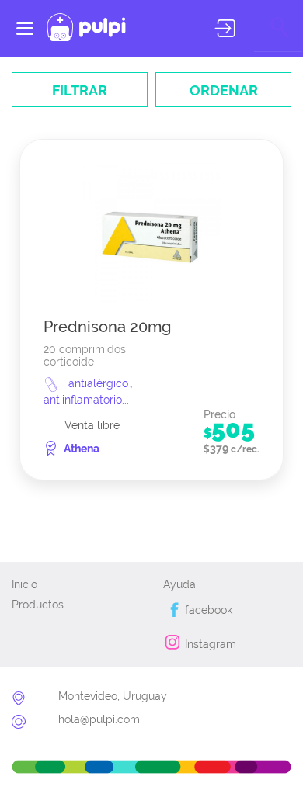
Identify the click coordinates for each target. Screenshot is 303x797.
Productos (38, 604)
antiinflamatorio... (86, 399)
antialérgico (99, 383)
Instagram (209, 644)
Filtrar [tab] (79, 90)
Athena (81, 448)
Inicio (24, 584)
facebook (207, 610)
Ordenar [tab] (224, 90)
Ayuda (179, 584)
